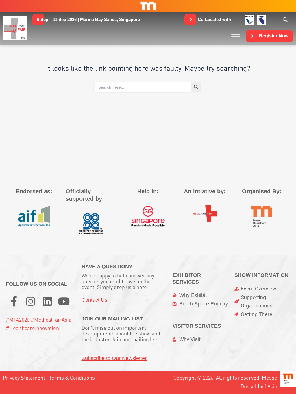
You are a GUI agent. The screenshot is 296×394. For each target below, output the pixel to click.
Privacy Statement (24, 377)
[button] (88, 19)
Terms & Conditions (72, 377)
